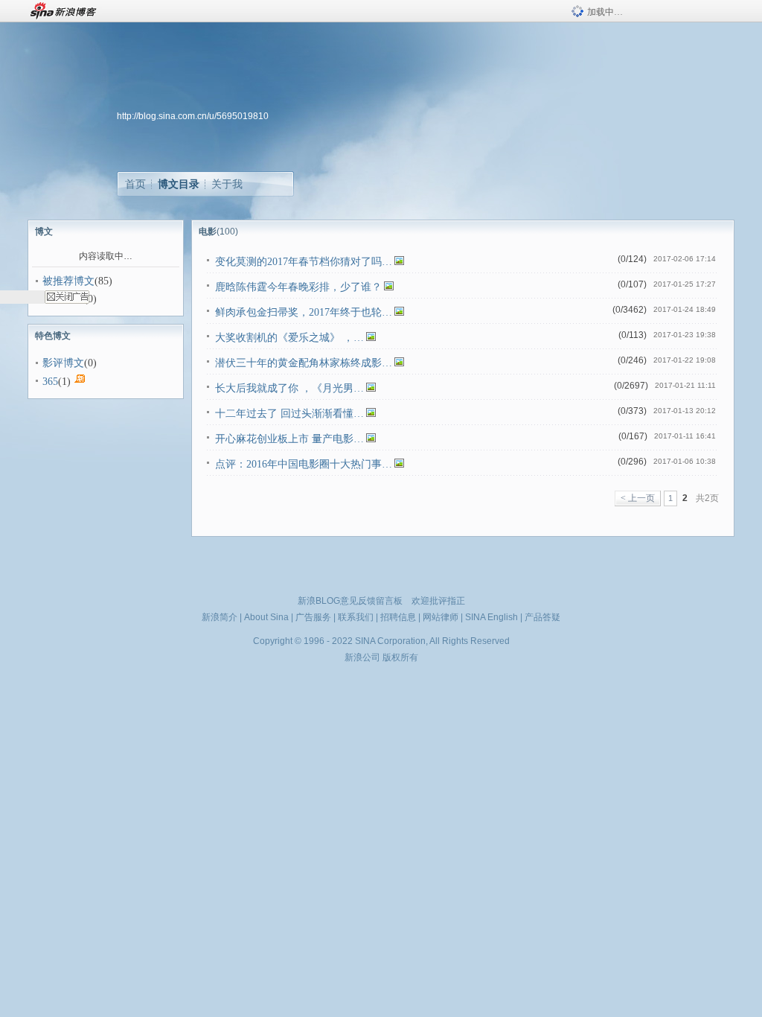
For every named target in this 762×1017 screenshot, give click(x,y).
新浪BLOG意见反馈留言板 (350, 601)
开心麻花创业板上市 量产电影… (289, 438)
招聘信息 (398, 617)
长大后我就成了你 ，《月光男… (289, 388)
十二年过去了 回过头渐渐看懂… (289, 413)
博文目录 (178, 184)
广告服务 (313, 617)
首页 (135, 184)
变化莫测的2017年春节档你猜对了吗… (303, 261)
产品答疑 (542, 617)
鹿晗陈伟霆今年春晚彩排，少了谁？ (298, 287)
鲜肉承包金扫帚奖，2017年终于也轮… (303, 312)
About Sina (266, 617)
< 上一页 (638, 498)
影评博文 (63, 363)
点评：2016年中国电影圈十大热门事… (303, 464)
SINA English (491, 617)
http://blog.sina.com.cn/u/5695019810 (193, 116)
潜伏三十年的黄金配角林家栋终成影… (303, 363)
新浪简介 (219, 617)
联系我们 (356, 617)
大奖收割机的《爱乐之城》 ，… (289, 337)
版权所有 (400, 657)
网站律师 (440, 617)
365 (50, 381)
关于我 (227, 184)
